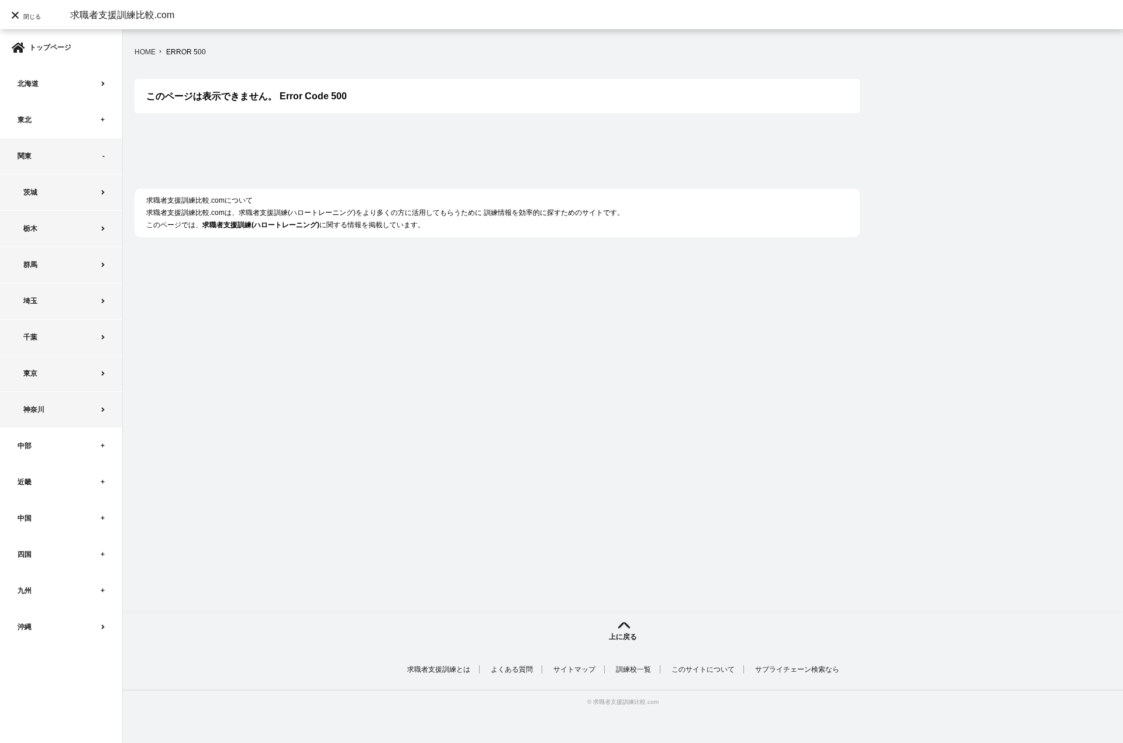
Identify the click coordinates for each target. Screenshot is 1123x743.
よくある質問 (512, 669)
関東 (25, 156)
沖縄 (25, 627)
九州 (25, 590)
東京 (30, 373)
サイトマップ (574, 669)
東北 (25, 120)
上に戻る (623, 637)
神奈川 (33, 409)
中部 (25, 446)
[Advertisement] (347, 157)
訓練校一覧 (633, 669)
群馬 (30, 265)
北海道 (28, 83)
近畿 (25, 482)
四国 (25, 554)
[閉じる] (29, 38)
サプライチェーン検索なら (797, 669)
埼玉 (30, 301)
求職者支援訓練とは (438, 669)
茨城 (30, 192)
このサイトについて (703, 669)
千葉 (30, 337)
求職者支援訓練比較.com (122, 15)
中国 (25, 518)
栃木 (30, 228)
